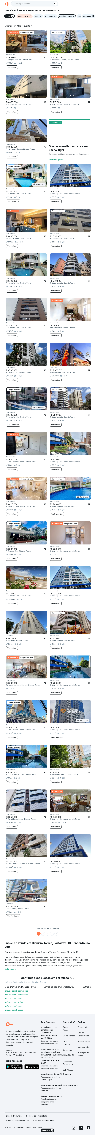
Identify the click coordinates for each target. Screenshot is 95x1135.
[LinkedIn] (81, 1128)
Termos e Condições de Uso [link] (17, 1120)
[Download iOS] (31, 1067)
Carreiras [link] (67, 1055)
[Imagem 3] (73, 95)
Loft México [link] (68, 1070)
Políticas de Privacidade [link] (36, 1116)
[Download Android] (14, 1067)
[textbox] (34, 3)
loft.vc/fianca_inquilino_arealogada (57, 1055)
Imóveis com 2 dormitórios (16, 991)
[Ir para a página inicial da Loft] (8, 3)
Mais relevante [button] (23, 26)
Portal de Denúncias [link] (13, 1116)
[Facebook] (88, 1128)
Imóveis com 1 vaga (13, 1006)
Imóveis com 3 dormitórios (16, 995)
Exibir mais (9, 969)
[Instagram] (74, 1128)
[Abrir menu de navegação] (89, 3)
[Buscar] (55, 4)
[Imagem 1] (26, 50)
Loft (6, 982)
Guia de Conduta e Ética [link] (43, 1120)
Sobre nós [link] (67, 1050)
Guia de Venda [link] (84, 1041)
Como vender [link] (69, 1036)
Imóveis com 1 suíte (13, 998)
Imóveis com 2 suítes (14, 1002)
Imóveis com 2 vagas (14, 1010)
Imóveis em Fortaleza (20, 982)
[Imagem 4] (31, 95)
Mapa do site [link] (83, 1047)
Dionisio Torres (39, 982)
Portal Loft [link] (82, 1027)
